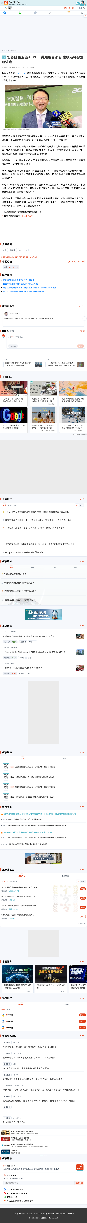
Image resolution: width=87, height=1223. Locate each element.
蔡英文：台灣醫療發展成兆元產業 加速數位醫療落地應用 (24, 291)
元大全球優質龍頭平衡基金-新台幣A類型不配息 (19, 887)
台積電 (10, 1021)
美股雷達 (13, 631)
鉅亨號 (29, 1213)
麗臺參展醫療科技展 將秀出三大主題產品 (18, 280)
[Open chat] (82, 12)
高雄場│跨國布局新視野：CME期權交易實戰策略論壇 (33, 786)
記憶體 (10, 1015)
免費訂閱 (79, 1183)
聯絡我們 (71, 1213)
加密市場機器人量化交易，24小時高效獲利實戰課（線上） (33, 776)
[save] (66, 13)
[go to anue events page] (77, 8)
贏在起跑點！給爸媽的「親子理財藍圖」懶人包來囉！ (21, 257)
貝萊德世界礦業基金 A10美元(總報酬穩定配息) (18, 905)
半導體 (10, 1027)
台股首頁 (72, 261)
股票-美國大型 (13, 918)
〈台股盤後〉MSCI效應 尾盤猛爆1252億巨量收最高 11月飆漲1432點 (61, 364)
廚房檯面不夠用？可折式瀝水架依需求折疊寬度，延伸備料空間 (43, 400)
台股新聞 (13, 50)
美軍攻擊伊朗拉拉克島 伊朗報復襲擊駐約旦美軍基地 (73, 400)
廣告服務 (51, 1213)
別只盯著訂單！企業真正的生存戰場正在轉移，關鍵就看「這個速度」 (13, 400)
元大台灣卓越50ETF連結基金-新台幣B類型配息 (19, 896)
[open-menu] (2, 8)
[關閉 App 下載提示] (2, 3)
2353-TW (21, 73)
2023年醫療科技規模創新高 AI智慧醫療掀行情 (20, 284)
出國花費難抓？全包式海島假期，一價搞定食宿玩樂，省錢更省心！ (43, 426)
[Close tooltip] (80, 18)
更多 (81, 505)
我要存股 (81, 261)
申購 (83, 889)
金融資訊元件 (61, 1213)
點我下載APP (27, 215)
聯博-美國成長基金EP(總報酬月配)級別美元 (17, 914)
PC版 (14, 1213)
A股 (12, 663)
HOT (12, 767)
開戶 (83, 916)
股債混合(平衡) (14, 891)
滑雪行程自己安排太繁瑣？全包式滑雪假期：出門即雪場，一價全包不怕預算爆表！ (73, 426)
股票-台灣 (12, 900)
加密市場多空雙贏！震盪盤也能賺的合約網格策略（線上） (33, 796)
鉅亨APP (22, 1213)
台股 (5, 50)
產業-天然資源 (13, 909)
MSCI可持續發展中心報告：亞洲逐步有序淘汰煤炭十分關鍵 (18, 364)
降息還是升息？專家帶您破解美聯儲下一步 (23, 212)
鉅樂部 (36, 1213)
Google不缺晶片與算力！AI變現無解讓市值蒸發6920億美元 (14, 426)
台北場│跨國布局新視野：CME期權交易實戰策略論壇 (33, 767)
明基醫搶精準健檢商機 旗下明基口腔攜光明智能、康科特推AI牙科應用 (29, 287)
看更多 (81, 306)
